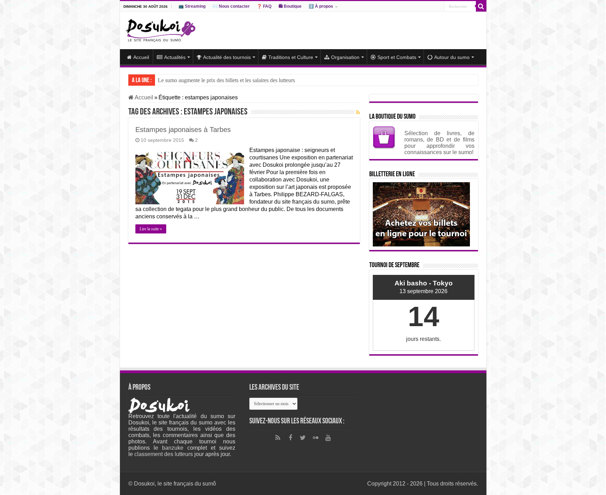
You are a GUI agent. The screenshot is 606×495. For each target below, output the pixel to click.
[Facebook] (290, 437)
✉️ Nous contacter (231, 6)
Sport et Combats (396, 57)
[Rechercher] (481, 6)
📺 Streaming (192, 6)
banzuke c (176, 448)
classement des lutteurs (163, 454)
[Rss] (277, 437)
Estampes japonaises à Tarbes (183, 129)
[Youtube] (328, 437)
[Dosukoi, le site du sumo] (160, 29)
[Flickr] (315, 437)
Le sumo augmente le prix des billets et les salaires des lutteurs (226, 80)
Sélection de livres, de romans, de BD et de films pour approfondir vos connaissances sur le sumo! (439, 142)
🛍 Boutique (290, 6)
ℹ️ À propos (321, 6)
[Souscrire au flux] (358, 112)
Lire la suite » (151, 228)
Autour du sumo (452, 57)
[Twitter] (303, 437)
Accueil (141, 57)
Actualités (175, 57)
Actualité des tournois (227, 57)
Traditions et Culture (290, 57)
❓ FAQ (264, 6)
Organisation (345, 57)
